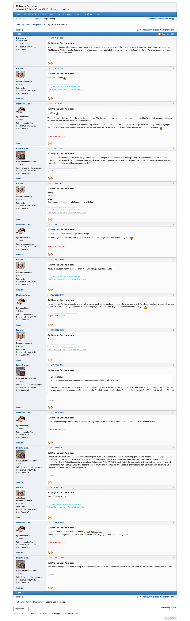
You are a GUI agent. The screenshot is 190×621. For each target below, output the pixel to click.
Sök (58, 14)
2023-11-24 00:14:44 (56, 448)
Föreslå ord (87, 14)
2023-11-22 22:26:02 (56, 330)
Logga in (77, 14)
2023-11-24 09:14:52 (56, 487)
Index (30, 14)
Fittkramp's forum (26, 6)
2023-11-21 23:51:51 (56, 148)
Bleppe (19, 68)
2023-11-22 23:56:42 (56, 365)
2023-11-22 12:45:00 (56, 260)
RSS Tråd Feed (168, 34)
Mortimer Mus (23, 104)
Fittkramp (21, 38)
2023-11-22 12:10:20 (56, 225)
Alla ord (98, 14)
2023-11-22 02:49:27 (56, 184)
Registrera (66, 14)
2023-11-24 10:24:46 (56, 523)
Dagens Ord (21, 14)
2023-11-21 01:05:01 (56, 38)
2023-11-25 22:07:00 (56, 558)
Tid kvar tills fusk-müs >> (77, 89)
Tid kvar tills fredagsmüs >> (57, 89)
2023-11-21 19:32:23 (56, 104)
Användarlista (40, 14)
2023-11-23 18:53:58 (56, 413)
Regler (51, 14)
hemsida (19, 99)
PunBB (174, 608)
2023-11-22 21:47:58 (56, 295)
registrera (160, 30)
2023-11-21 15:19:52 (56, 69)
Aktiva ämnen (151, 19)
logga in (148, 30)
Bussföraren (22, 148)
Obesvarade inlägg (166, 19)
